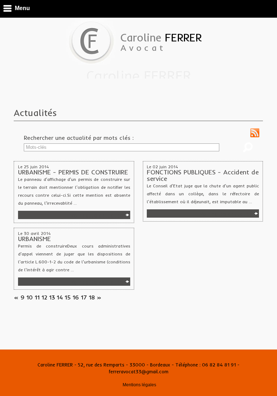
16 (75, 297)
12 (44, 297)
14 (60, 297)
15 (68, 297)
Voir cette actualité (96, 215)
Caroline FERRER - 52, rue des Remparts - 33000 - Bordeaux (105, 365)
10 (29, 297)
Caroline (161, 42)
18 (92, 297)
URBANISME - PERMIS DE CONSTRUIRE (73, 172)
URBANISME (34, 239)
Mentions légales (139, 384)
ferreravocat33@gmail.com (138, 371)
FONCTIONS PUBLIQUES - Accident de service (203, 175)
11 (37, 297)
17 (84, 297)
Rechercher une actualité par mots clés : (79, 138)
